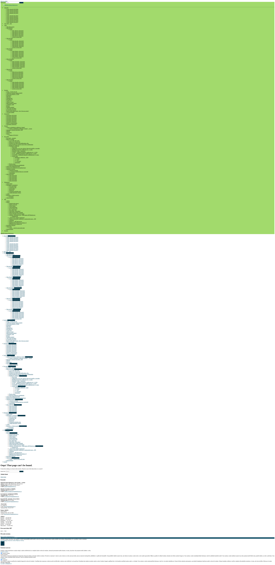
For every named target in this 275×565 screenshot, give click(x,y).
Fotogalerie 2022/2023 (11, 119)
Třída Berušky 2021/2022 (18, 45)
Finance (6, 126)
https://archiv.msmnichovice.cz (7, 536)
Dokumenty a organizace (12, 185)
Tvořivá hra (9, 100)
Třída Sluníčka (9, 79)
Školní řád (11, 190)
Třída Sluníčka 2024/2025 (18, 82)
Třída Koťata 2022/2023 (17, 74)
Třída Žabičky (9, 48)
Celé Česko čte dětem (11, 108)
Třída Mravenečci (10, 26)
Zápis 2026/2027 (10, 174)
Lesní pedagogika (13, 207)
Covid (7, 14)
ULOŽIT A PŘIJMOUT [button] (6, 563)
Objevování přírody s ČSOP (12, 94)
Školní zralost (12, 164)
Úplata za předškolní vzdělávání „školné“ (15, 127)
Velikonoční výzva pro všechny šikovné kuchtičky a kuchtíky (26, 148)
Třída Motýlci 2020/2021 (17, 36)
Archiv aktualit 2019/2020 (12, 18)
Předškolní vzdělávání (14, 146)
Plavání (8, 106)
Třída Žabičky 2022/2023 (18, 54)
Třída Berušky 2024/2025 (18, 41)
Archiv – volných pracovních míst (17, 228)
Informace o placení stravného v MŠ (14, 130)
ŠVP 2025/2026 (12, 186)
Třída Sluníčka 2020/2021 (18, 87)
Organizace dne (12, 187)
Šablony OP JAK (13, 204)
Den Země (14, 147)
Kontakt (6, 230)
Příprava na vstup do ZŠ (14, 142)
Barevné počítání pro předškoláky (16, 165)
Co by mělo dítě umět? (14, 140)
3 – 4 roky (17, 158)
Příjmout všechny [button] (20, 540)
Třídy (5, 25)
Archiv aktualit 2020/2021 (12, 17)
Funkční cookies (6, 553)
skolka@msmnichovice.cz (10, 486)
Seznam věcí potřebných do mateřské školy (16, 167)
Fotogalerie (6, 114)
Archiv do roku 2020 (17, 37)
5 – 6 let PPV (18, 161)
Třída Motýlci (9, 28)
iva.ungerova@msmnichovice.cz (11, 496)
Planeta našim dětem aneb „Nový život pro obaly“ (17, 111)
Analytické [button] (3, 558)
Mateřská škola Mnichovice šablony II (17, 222)
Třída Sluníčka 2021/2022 (18, 86)
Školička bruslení (10, 107)
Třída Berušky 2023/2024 (18, 42)
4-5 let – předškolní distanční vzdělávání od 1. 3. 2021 (24, 153)
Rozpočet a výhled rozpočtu (12, 195)
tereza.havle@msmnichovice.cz (11, 501)
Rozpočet (11, 196)
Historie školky (9, 229)
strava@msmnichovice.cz (9, 506)
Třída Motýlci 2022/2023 (17, 33)
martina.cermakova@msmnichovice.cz (13, 491)
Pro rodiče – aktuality (11, 138)
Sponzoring (9, 132)
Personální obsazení (10, 225)
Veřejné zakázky (10, 198)
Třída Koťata (9, 69)
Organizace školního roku (15, 191)
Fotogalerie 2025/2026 (11, 115)
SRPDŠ (8, 131)
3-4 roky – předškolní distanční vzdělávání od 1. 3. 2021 (25, 152)
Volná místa (9, 226)
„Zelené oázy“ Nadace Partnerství (16, 217)
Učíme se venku (10, 102)
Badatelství (8, 95)
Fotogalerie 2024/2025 (11, 116)
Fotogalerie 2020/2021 (11, 121)
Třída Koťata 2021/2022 (17, 75)
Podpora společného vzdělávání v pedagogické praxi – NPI (22, 219)
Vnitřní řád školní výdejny (15, 192)
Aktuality (6, 7)
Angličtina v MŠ (10, 104)
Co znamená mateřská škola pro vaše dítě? (18, 171)
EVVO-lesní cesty (13, 208)
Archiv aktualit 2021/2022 (12, 15)
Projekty (6, 90)
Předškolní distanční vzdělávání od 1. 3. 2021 (22, 149)
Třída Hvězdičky (10, 59)
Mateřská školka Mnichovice (7, 233)
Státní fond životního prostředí (16, 212)
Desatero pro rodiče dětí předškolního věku (19, 143)
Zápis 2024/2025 (13, 176)
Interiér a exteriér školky (11, 123)
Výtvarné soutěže (10, 112)
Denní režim (12, 188)
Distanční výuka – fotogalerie (18, 151)
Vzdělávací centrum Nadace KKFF (14, 93)
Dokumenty (7, 182)
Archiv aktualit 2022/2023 (12, 13)
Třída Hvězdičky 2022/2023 (18, 64)
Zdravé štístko (12, 206)
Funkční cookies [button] (4, 551)
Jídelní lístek (3, 477)
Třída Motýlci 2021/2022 (17, 34)
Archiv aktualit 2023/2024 (12, 11)
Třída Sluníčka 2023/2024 (18, 83)
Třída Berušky (9, 38)
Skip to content (4, 1)
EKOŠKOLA (9, 99)
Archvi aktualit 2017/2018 (12, 20)
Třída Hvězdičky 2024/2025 (18, 61)
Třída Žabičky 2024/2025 (18, 51)
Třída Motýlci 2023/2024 (17, 32)
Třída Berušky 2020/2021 (18, 46)
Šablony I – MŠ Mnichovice (15, 221)
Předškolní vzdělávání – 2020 (21, 157)
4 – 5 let (17, 160)
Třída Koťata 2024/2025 (17, 72)
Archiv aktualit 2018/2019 (12, 19)
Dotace (8, 133)
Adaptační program (10, 169)
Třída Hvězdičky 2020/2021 (18, 66)
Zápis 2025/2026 (13, 175)
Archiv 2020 (15, 156)
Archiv (10, 29)
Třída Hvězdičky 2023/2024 (18, 63)
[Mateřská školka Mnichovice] (10, 5)
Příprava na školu (10, 139)
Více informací (4, 540)
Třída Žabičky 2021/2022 (18, 55)
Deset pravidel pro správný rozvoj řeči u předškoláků (21, 144)
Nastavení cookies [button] (12, 540)
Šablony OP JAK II (13, 135)
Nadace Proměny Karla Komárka (16, 213)
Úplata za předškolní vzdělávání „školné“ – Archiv (20, 128)
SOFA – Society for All (11, 91)
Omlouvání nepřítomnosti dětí (13, 166)
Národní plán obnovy (14, 203)
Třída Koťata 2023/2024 (17, 73)
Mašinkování (15, 216)
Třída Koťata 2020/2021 (17, 77)
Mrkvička (8, 97)
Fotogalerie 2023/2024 (11, 118)
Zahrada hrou (9, 98)
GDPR (7, 194)
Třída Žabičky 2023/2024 (18, 52)
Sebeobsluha (12, 173)
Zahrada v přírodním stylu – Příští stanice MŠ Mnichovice (22, 215)
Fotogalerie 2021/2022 (11, 120)
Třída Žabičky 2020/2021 (18, 56)
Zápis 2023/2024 (13, 180)
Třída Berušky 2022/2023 (18, 43)
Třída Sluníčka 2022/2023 (18, 85)
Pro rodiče (6, 136)
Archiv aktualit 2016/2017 (12, 250)
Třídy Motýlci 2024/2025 (17, 30)
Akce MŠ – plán (8, 23)
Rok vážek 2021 (13, 210)
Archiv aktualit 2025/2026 (12, 9)
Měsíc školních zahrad (11, 103)
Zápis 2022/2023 (13, 178)
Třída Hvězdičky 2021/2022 (18, 65)
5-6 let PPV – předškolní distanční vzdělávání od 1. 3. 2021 (25, 155)
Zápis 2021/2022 (13, 179)
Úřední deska (9, 183)
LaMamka (11, 220)
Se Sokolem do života (11, 109)
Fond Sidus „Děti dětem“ (15, 211)
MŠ (5, 199)
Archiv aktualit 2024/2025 (12, 10)
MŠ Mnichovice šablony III (15, 224)
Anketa (8, 201)
